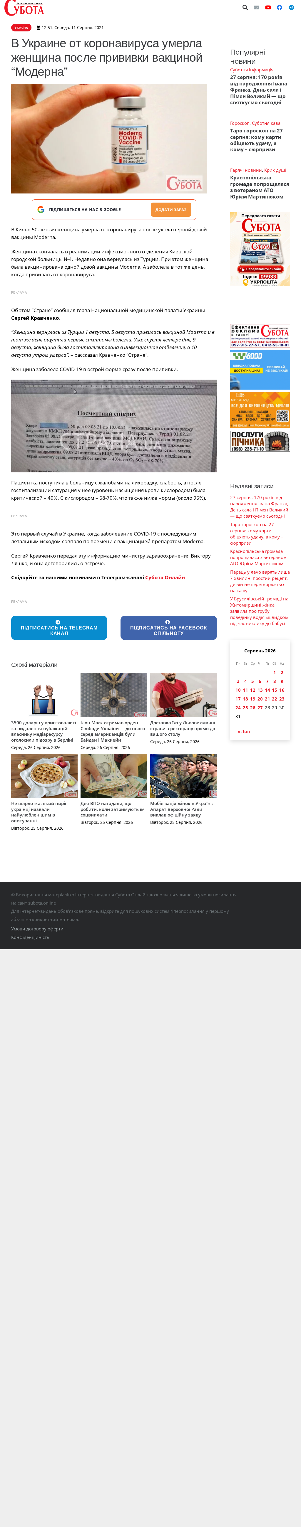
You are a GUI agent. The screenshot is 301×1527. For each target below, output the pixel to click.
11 (245, 690)
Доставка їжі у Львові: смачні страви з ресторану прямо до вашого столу (182, 728)
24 (238, 708)
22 (274, 699)
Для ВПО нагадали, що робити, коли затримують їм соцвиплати (113, 809)
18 (245, 699)
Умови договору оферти (37, 929)
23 (282, 699)
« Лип (244, 731)
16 (282, 690)
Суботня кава (266, 123)
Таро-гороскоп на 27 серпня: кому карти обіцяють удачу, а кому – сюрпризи (256, 140)
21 (267, 699)
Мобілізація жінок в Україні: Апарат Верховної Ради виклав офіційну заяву (181, 809)
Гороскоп (240, 123)
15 (274, 690)
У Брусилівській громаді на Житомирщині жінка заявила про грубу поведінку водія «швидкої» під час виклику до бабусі (259, 611)
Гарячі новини (246, 170)
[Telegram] (291, 7)
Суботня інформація (251, 70)
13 (260, 690)
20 (260, 699)
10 (238, 690)
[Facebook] (279, 7)
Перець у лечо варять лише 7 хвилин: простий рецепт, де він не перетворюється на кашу (260, 581)
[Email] (256, 7)
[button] (245, 7)
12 (252, 690)
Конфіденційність (30, 937)
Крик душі (275, 170)
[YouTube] (268, 7)
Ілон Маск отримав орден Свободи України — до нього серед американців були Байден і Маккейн (113, 731)
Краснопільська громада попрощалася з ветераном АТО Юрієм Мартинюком (259, 187)
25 (245, 708)
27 (260, 708)
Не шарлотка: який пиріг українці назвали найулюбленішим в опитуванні (39, 812)
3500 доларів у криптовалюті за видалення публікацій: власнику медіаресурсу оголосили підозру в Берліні (43, 731)
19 (252, 699)
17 (238, 699)
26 (252, 708)
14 (267, 690)
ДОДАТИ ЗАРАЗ (171, 209)
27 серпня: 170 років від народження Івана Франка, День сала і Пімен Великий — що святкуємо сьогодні (258, 90)
